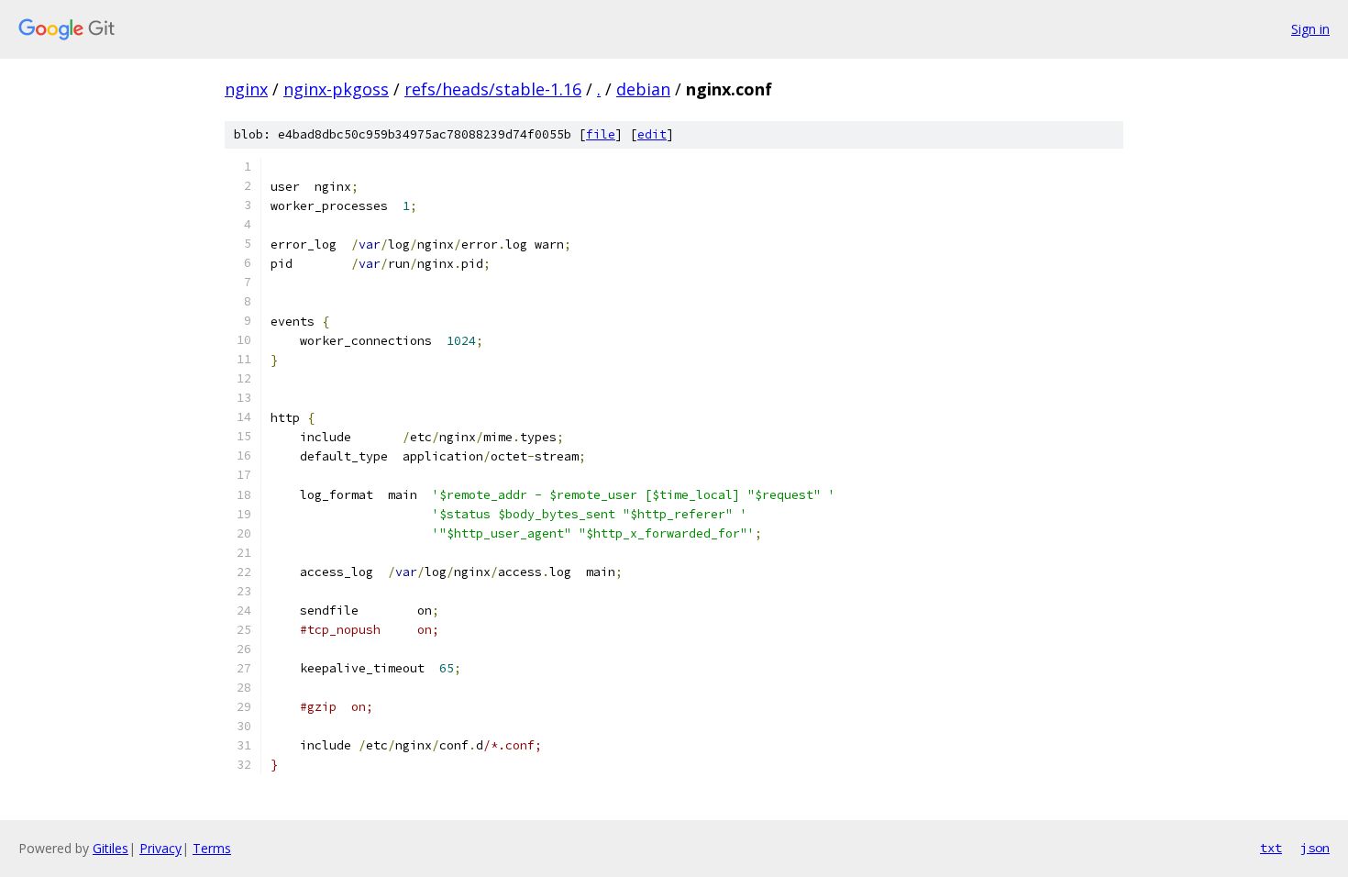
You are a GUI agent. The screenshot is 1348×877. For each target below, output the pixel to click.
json (1315, 847)
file (600, 134)
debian (643, 89)
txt (1271, 847)
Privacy (160, 848)
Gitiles (110, 848)
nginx (246, 89)
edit (652, 134)
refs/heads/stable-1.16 (492, 89)
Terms (212, 848)
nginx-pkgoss (336, 89)
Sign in (1310, 29)
